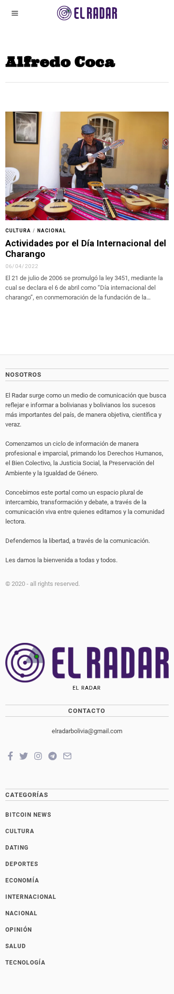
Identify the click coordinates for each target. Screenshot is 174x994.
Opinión (18, 929)
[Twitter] (23, 756)
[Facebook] (10, 756)
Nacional (51, 230)
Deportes (21, 864)
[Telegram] (52, 756)
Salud (15, 946)
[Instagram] (38, 756)
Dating (17, 847)
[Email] (67, 756)
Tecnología (25, 962)
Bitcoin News (28, 814)
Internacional (31, 897)
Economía (22, 880)
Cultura (18, 230)
